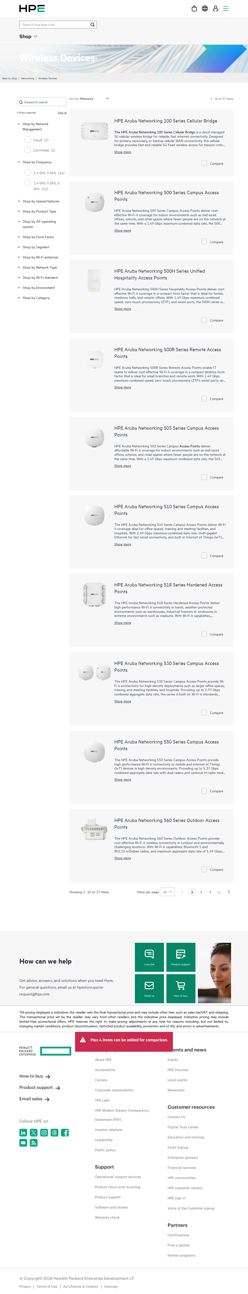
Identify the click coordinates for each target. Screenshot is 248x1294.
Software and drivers (111, 1207)
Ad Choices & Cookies (80, 1286)
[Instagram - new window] (44, 1133)
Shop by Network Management (35, 126)
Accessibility (105, 1070)
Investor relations (108, 1130)
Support (104, 1167)
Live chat (149, 964)
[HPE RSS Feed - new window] (34, 1143)
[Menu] (226, 8)
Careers (101, 1080)
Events (173, 1060)
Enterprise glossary (183, 1157)
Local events (177, 1080)
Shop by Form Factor (38, 236)
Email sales (30, 1098)
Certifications (178, 1235)
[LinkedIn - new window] (23, 1133)
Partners (177, 1225)
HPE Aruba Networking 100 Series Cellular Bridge (165, 120)
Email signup (178, 1147)
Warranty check (107, 1217)
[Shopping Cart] (194, 8)
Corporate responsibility (114, 1090)
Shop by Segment (36, 246)
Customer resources (191, 1107)
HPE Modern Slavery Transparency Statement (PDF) (122, 1115)
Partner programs (181, 1255)
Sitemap (111, 1286)
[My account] (215, 8)
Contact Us (176, 1117)
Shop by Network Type (40, 267)
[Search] (92, 25)
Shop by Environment (39, 287)
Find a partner (179, 1245)
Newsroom (176, 1090)
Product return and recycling (117, 1187)
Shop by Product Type (39, 211)
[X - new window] (34, 1133)
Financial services (182, 1167)
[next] (228, 892)
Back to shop (9, 78)
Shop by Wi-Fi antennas (40, 257)
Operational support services (118, 1177)
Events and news (187, 1050)
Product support (180, 964)
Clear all (62, 112)
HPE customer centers (185, 1188)
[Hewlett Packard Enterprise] (32, 8)
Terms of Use (47, 1286)
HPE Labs (102, 1100)
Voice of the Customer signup (191, 1208)
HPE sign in (177, 1198)
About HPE (103, 1060)
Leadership (104, 1140)
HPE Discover (178, 1070)
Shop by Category (36, 297)
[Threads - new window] (54, 1133)
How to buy (180, 995)
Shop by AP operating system (39, 224)
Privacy (25, 1286)
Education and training (186, 1137)
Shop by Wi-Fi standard (40, 277)
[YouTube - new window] (23, 1143)
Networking (27, 78)
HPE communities (182, 1178)
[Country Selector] (205, 8)
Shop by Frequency (37, 161)
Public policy (105, 1150)
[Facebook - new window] (65, 1133)
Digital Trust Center (183, 1127)
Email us (149, 995)
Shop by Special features (41, 201)
